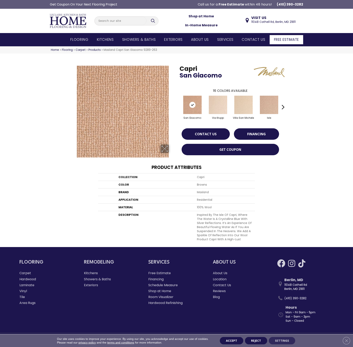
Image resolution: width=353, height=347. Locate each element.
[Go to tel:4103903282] (305, 298)
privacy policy (87, 342)
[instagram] (291, 263)
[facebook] (281, 263)
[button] (153, 21)
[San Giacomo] (192, 105)
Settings (282, 341)
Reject (256, 341)
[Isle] (269, 105)
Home (55, 50)
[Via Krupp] (218, 105)
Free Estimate (286, 39)
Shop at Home (201, 16)
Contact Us (253, 39)
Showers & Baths (139, 39)
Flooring (79, 39)
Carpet (81, 50)
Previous (177, 101)
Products (94, 50)
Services (225, 39)
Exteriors (173, 39)
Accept (231, 341)
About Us (200, 39)
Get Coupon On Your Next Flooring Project (83, 4)
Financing (256, 134)
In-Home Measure (201, 25)
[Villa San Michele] (243, 105)
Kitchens (105, 39)
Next (283, 101)
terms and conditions (120, 342)
